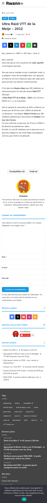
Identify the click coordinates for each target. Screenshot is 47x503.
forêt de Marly (8, 407)
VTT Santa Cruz (8, 424)
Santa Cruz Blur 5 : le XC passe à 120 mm (20, 350)
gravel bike (7, 412)
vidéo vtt (34, 420)
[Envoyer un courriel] (11, 34)
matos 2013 (30, 412)
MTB (12, 13)
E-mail (5, 268)
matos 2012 (18, 412)
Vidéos (12, 18)
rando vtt (17, 416)
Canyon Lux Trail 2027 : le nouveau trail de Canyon (23, 367)
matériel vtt (7, 416)
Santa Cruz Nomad (30, 416)
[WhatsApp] (28, 45)
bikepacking (7, 403)
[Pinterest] (22, 45)
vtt (41, 420)
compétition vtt (17, 171)
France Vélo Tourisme (10, 481)
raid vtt (34, 171)
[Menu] (3, 4)
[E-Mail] (34, 45)
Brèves (17, 403)
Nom (4, 257)
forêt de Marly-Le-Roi (23, 407)
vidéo (26, 420)
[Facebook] (4, 45)
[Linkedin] (16, 45)
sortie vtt (6, 420)
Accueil (6, 13)
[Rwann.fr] (15, 3)
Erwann (7, 34)
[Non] (44, 494)
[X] (10, 45)
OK (24, 499)
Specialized (16, 420)
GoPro (36, 407)
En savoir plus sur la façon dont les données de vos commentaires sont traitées (22, 297)
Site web (5, 278)
